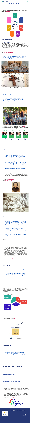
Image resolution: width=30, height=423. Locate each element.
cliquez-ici (24, 126)
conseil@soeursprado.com (8, 180)
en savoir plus (8, 11)
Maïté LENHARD (18, 258)
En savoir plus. (13, 397)
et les (6, 7)
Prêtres (8, 1)
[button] (10, 1)
